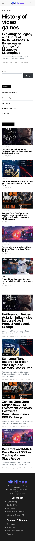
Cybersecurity (6, 98)
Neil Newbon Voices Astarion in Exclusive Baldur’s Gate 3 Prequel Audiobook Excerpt (17, 151)
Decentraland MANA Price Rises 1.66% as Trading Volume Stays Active (16, 249)
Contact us (11, 524)
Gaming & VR (6, 103)
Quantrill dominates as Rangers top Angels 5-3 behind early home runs (17, 281)
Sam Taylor (5, 379)
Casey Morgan (6, 468)
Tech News (5, 113)
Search (4, 71)
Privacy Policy (12, 527)
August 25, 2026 (6, 156)
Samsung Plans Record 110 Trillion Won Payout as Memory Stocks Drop (17, 183)
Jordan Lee (5, 62)
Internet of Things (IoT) (9, 108)
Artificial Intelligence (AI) (9, 92)
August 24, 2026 (6, 188)
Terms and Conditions (15, 531)
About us (10, 534)
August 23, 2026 (6, 285)
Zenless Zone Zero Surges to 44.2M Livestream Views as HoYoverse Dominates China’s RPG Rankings (15, 216)
